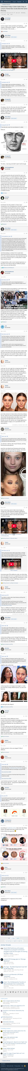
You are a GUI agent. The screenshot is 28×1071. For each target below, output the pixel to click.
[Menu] (2, 1)
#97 (26, 592)
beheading (23, 12)
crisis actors (3, 14)
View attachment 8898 (6, 778)
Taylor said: (4, 436)
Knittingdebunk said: (6, 236)
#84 (26, 104)
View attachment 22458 (7, 605)
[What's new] (23, 1)
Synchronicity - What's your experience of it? (14, 1005)
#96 (26, 547)
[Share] (24, 23)
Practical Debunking (7, 1024)
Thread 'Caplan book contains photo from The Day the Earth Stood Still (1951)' (14, 1031)
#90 (26, 277)
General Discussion (7, 1019)
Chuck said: (4, 764)
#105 (26, 872)
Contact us (3, 1066)
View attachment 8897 (6, 772)
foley (8, 14)
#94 (26, 433)
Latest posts (4, 998)
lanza (11, 14)
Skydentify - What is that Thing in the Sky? (15, 970)
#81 (26, 23)
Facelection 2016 (11, 828)
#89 (26, 233)
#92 (26, 365)
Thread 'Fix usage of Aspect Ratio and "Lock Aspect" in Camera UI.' (13, 1053)
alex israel (18, 12)
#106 (26, 896)
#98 (26, 622)
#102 (26, 761)
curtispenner (6, 954)
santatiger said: (5, 43)
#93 (26, 391)
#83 (26, 79)
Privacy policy (17, 1066)
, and (10, 583)
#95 (26, 507)
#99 (26, 653)
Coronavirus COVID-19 (14, 954)
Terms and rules (10, 1066)
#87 (26, 172)
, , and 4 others (10, 538)
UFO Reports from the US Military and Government (14, 986)
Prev (13, 938)
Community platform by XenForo (12, 1068)
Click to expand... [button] (14, 570)
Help (22, 1066)
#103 (26, 793)
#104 (26, 825)
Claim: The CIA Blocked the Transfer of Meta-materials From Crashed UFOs (15, 983)
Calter (5, 962)
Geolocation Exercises (8, 1021)
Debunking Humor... (8, 1017)
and (8, 70)
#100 (26, 716)
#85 (26, 122)
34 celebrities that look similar (15, 768)
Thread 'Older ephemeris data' (10, 1037)
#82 (26, 40)
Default (3, 1064)
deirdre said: (4, 595)
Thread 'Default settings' (9, 1048)
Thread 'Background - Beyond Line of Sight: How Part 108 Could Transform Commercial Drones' (15, 1042)
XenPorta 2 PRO (4, 1069)
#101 (26, 745)
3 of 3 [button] (18, 938)
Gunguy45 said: (5, 125)
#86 (26, 161)
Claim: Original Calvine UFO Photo (11, 1001)
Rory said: (4, 795)
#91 (26, 331)
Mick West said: (5, 279)
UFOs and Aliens (10, 962)
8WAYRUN (16, 1069)
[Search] (26, 1)
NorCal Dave (6, 985)
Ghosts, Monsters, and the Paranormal (11, 1008)
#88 (26, 202)
